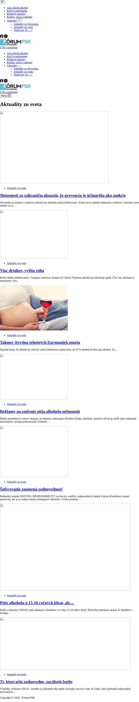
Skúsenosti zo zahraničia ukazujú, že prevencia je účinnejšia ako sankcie (63, 195)
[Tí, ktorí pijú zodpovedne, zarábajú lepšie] (65, 668)
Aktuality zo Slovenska (26, 68)
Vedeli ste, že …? (23, 74)
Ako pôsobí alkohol (17, 53)
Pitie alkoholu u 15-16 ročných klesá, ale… (37, 603)
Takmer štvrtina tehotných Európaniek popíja (40, 342)
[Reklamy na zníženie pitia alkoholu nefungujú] (34, 398)
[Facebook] (2, 81)
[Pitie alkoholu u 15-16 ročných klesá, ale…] (65, 589)
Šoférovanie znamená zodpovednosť (31, 489)
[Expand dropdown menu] (19, 66)
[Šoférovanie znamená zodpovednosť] (34, 476)
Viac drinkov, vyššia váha (22, 270)
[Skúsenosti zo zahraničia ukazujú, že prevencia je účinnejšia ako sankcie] (54, 182)
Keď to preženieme (17, 56)
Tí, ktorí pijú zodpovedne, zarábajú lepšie (36, 681)
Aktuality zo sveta (23, 71)
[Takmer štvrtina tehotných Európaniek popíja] (34, 329)
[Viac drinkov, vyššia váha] (34, 257)
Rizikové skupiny (16, 59)
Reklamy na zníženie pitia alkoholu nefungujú (40, 411)
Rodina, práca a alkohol (19, 62)
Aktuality (12, 65)
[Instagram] (5, 81)
